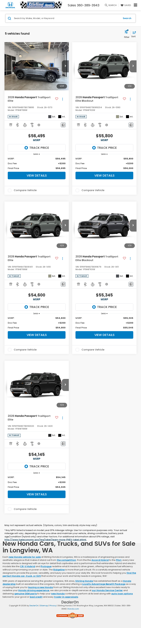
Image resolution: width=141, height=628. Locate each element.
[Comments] (63, 125)
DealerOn (33, 605)
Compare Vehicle (25, 190)
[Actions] (62, 99)
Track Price (39, 148)
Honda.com (73, 608)
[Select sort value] (133, 34)
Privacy (53, 605)
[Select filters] (126, 34)
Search (127, 18)
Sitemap (44, 605)
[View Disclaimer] (39, 125)
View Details (37, 175)
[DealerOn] (70, 602)
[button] (65, 66)
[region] (37, 163)
